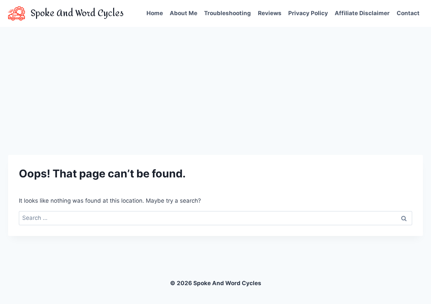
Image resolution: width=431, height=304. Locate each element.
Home (154, 13)
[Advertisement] (215, 77)
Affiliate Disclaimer (362, 13)
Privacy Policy (308, 13)
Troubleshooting (227, 13)
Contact (408, 13)
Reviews (269, 13)
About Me (183, 13)
